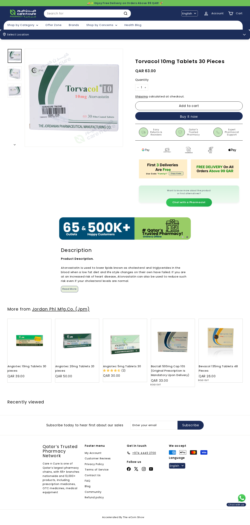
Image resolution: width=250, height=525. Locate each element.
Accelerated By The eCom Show (123, 517)
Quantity (142, 80)
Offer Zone (53, 25)
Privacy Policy (94, 464)
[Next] (14, 144)
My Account (93, 453)
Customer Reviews (98, 458)
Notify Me (188, 320)
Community (93, 492)
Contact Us (93, 475)
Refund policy (94, 497)
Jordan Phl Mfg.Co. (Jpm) (61, 309)
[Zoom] (74, 98)
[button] (112, 370)
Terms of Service (97, 469)
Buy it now (189, 116)
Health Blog (132, 25)
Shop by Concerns (100, 25)
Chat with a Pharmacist (189, 202)
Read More (69, 289)
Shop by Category (21, 25)
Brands (74, 25)
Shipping (141, 97)
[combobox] (87, 14)
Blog (88, 486)
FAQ (87, 481)
